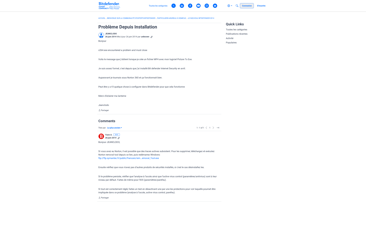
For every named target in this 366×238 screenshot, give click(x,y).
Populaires (231, 42)
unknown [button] (145, 36)
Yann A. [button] (108, 135)
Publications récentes (236, 33)
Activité (229, 38)
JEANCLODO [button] (111, 33)
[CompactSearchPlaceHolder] (237, 5)
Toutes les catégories (236, 29)
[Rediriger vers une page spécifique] (218, 127)
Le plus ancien (113, 128)
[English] (109, 5)
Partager (103, 110)
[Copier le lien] (151, 36)
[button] (101, 35)
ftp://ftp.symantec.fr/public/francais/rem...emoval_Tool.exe (128, 158)
